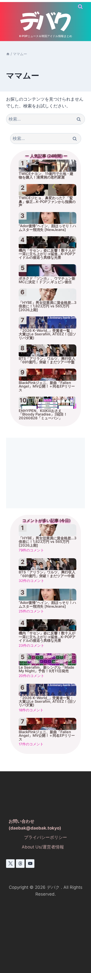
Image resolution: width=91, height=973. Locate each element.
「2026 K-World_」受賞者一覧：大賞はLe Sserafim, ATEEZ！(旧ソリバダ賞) (47, 334)
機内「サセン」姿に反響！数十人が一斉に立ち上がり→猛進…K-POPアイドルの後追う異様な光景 (47, 253)
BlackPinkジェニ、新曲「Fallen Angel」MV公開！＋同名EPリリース (47, 386)
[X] (10, 863)
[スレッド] (20, 863)
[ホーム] (8, 54)
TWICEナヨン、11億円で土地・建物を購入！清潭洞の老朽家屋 (46, 175)
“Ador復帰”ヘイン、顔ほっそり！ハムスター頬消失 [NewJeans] (47, 227)
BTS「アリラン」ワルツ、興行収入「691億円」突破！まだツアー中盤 (47, 360)
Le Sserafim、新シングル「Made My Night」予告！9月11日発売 (46, 669)
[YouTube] (30, 863)
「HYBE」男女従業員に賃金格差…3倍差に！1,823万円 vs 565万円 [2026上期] (47, 306)
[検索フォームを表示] (80, 6)
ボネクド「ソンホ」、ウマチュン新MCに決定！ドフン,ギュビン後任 (47, 280)
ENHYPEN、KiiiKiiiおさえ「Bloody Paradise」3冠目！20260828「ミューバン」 (43, 414)
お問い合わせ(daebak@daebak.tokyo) (35, 825)
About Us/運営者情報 (43, 846)
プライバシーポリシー (45, 837)
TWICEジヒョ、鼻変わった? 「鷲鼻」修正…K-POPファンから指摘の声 (47, 201)
